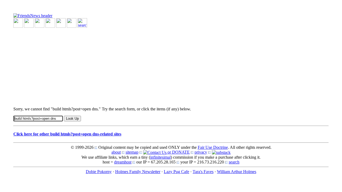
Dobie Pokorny (99, 171)
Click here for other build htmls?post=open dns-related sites (67, 134)
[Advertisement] (171, 65)
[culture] (39, 22)
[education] (50, 22)
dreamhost (122, 162)
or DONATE (178, 152)
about (116, 152)
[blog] (29, 22)
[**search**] (82, 22)
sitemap (132, 152)
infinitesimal (160, 157)
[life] (71, 22)
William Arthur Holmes (236, 171)
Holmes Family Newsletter (137, 171)
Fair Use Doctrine (213, 147)
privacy (201, 152)
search (234, 162)
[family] (61, 22)
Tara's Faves (203, 171)
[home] (32, 15)
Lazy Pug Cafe (176, 171)
